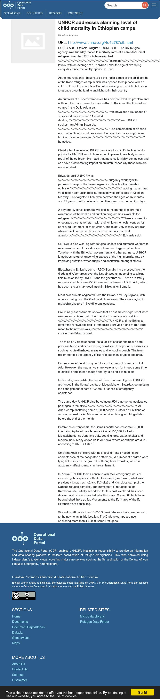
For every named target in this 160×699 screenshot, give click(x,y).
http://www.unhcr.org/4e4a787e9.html (100, 42)
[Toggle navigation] (154, 5)
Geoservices (20, 637)
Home (16, 616)
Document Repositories (28, 627)
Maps (16, 643)
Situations (12, 13)
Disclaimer (19, 680)
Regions (55, 13)
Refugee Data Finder (94, 621)
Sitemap (18, 674)
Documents (20, 621)
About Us (18, 664)
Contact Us (20, 669)
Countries (35, 13)
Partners (75, 13)
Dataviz (17, 632)
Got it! (142, 692)
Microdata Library (92, 616)
